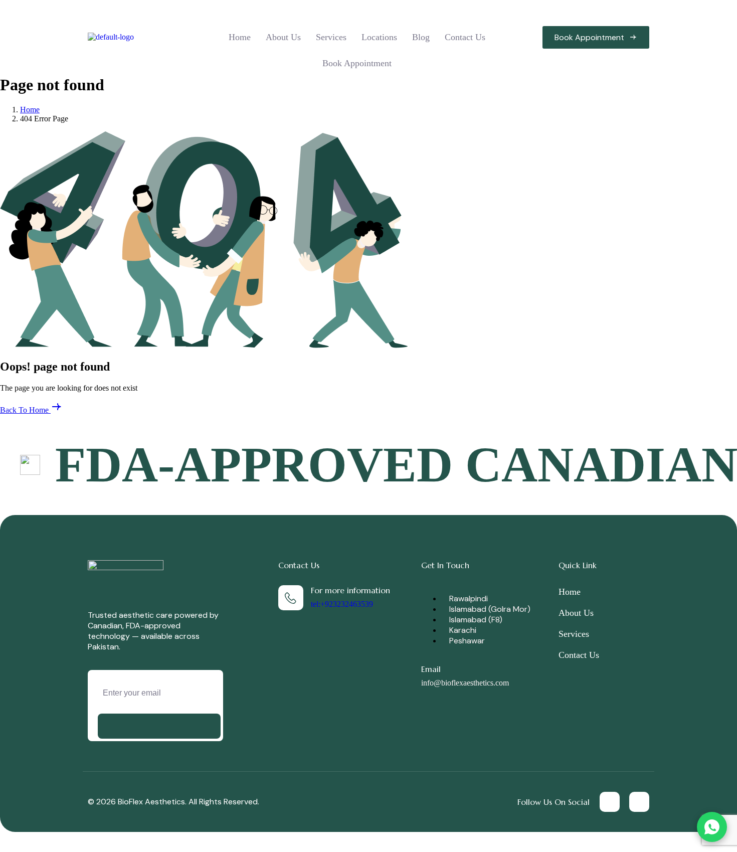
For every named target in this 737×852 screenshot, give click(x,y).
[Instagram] (639, 802)
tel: (315, 604)
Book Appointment (357, 63)
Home (240, 37)
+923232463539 (346, 604)
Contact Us (465, 37)
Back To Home (25, 410)
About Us (283, 37)
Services (331, 37)
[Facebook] (610, 802)
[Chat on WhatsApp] (712, 827)
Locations (379, 37)
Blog (421, 37)
